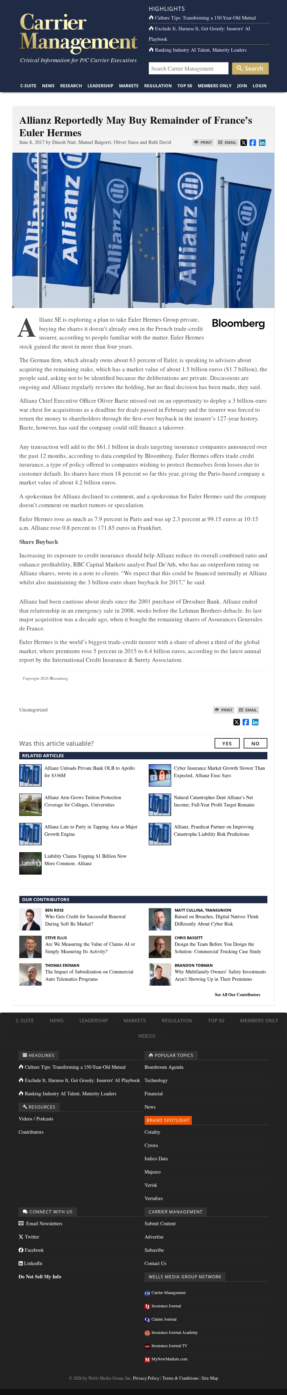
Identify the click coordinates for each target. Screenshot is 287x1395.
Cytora (151, 1145)
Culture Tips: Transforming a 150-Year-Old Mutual (205, 17)
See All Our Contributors (237, 995)
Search (253, 68)
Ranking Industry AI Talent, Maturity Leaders (200, 49)
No (255, 743)
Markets (129, 86)
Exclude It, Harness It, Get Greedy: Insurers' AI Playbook (82, 1080)
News (48, 86)
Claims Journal (164, 1319)
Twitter (31, 1236)
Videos (146, 1035)
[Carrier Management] (77, 33)
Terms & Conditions (180, 1378)
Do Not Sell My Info (40, 1276)
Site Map (210, 1378)
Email (230, 142)
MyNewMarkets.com (169, 1358)
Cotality (152, 1132)
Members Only (214, 86)
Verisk (151, 1185)
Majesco (153, 1171)
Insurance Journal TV (170, 1345)
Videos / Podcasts (36, 1118)
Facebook (33, 1250)
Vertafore (154, 1198)
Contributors (31, 1132)
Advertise (154, 1236)
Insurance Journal (166, 1305)
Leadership (100, 86)
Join (242, 86)
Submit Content (160, 1223)
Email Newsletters (43, 1223)
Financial (154, 1093)
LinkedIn (32, 1263)
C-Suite (28, 86)
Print (206, 142)
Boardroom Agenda (164, 1067)
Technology (156, 1080)
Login (260, 86)
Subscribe (154, 1250)
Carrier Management (169, 1292)
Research (71, 86)
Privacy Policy (146, 1378)
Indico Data (156, 1158)
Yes (227, 743)
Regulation (158, 86)
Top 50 (184, 86)
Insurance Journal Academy (175, 1332)
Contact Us (155, 1263)
